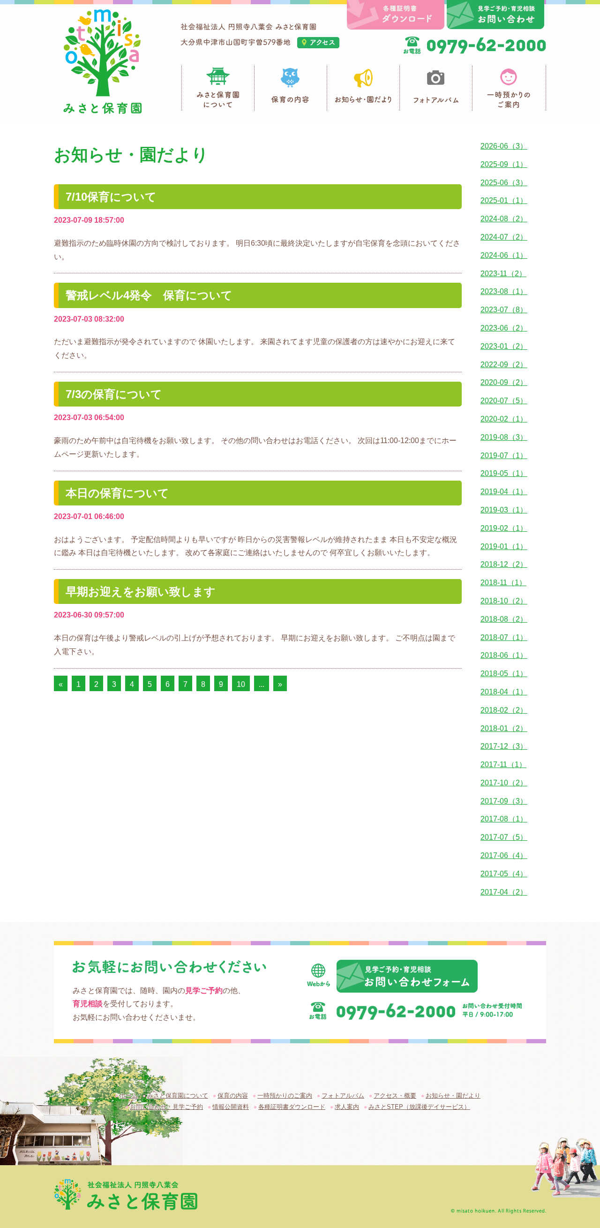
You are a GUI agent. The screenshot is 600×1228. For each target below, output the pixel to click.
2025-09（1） (503, 164)
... (261, 684)
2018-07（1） (503, 637)
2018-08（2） (503, 619)
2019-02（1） (503, 528)
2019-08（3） (503, 437)
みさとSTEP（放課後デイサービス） (419, 1106)
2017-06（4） (503, 855)
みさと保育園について (177, 1095)
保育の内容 (233, 1095)
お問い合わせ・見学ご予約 (166, 1106)
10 (241, 684)
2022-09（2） (503, 365)
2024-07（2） (503, 237)
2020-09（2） (503, 382)
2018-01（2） (503, 728)
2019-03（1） (503, 510)
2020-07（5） (503, 401)
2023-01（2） (503, 346)
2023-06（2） (503, 328)
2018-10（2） (503, 601)
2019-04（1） (503, 492)
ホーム (129, 1095)
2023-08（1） (503, 291)
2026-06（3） (503, 146)
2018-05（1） (503, 674)
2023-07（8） (503, 310)
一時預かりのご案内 (284, 1095)
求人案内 (347, 1106)
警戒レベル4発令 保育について (149, 295)
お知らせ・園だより (453, 1095)
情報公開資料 (230, 1106)
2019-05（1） (503, 473)
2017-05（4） (503, 874)
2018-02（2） (503, 710)
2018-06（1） (503, 655)
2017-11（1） (503, 764)
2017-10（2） (503, 783)
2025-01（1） (503, 200)
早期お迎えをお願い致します (141, 591)
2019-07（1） (503, 456)
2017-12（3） (503, 746)
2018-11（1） (503, 583)
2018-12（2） (503, 564)
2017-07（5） (503, 837)
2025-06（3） (503, 183)
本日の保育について (117, 493)
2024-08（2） (503, 219)
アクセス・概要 (395, 1095)
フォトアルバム (343, 1095)
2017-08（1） (503, 819)
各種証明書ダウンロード (291, 1106)
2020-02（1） (503, 419)
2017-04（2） (503, 892)
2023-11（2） (503, 274)
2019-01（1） (503, 546)
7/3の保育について (114, 394)
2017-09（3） (503, 801)
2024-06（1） (503, 255)
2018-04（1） (503, 692)
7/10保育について (111, 196)
